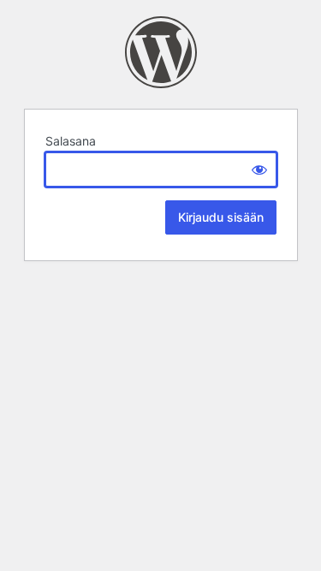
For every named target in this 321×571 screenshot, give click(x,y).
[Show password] (259, 169)
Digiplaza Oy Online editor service (161, 52)
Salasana (70, 141)
